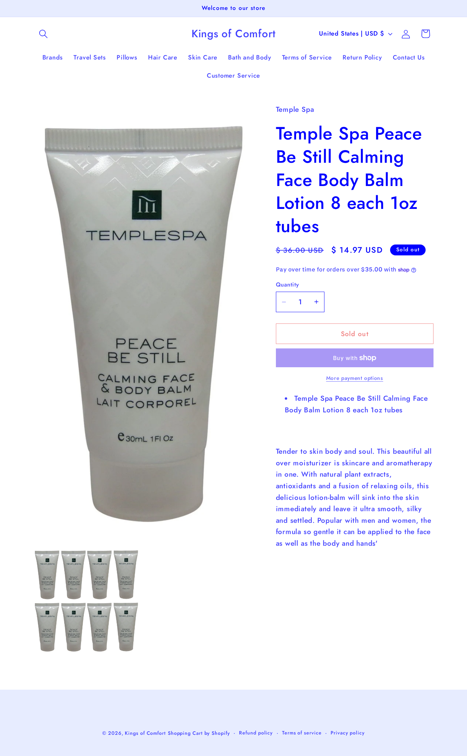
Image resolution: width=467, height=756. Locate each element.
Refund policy (256, 732)
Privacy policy (348, 732)
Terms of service (302, 732)
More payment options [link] (354, 378)
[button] (43, 33)
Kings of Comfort (145, 732)
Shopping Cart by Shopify (199, 732)
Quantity (287, 285)
